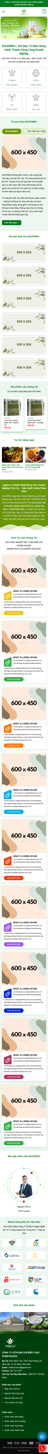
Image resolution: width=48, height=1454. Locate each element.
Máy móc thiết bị (12, 1389)
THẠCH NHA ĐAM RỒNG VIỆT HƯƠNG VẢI (11, 422)
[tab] (11, 131)
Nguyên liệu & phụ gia (14, 1393)
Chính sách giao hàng (14, 1416)
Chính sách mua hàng (14, 1426)
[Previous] (4, 413)
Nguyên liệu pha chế (13, 1398)
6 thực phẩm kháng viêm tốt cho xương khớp (34, 466)
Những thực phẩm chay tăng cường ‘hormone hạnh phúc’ (12, 467)
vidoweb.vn (25, 1450)
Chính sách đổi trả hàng (15, 1421)
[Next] (44, 413)
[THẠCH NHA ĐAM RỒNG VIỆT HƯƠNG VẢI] (12, 407)
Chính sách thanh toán (14, 1430)
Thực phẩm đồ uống (14, 1402)
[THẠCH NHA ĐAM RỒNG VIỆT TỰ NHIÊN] (35, 407)
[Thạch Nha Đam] (24, 11)
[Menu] (3, 11)
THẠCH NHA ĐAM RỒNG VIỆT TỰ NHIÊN (35, 421)
